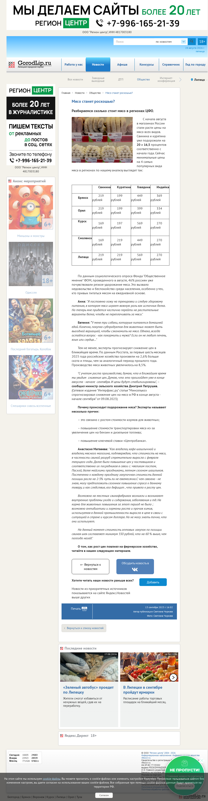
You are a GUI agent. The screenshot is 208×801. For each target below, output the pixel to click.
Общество (143, 79)
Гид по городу (195, 64)
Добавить (153, 582)
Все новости (75, 79)
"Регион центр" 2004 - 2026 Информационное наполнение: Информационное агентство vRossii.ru (170, 755)
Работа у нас (74, 64)
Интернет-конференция (166, 79)
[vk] (135, 569)
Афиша (122, 64)
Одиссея (39, 285)
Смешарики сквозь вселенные (31, 399)
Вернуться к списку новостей (85, 628)
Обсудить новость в (135, 563)
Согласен (104, 795)
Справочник (171, 64)
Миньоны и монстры (34, 229)
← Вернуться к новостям (90, 566)
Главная (66, 93)
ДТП (120, 79)
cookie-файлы (51, 778)
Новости (98, 64)
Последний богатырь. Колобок (31, 342)
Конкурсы (147, 64)
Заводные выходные (98, 79)
